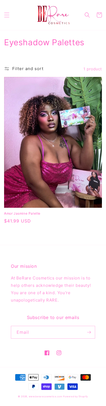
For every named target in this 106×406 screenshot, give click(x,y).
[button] (7, 15)
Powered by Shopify (75, 396)
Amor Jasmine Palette (22, 213)
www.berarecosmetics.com (45, 396)
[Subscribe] (89, 332)
